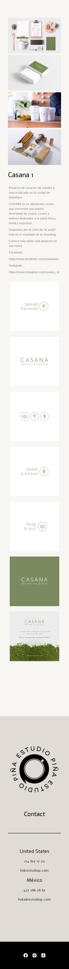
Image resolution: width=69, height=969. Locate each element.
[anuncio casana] (34, 636)
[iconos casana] (34, 416)
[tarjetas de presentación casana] (34, 72)
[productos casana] (34, 110)
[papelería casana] (34, 35)
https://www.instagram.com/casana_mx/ (35, 272)
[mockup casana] (34, 147)
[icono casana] (34, 306)
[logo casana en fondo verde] (34, 581)
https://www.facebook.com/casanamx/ (34, 259)
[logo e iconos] (34, 361)
